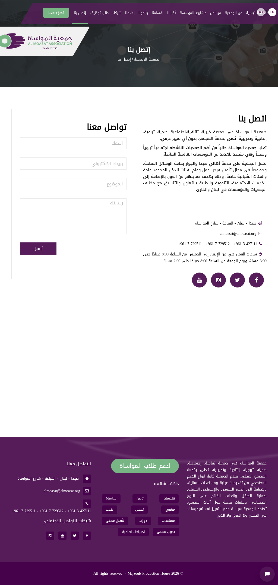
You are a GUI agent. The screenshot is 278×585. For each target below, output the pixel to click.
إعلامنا (130, 13)
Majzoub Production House (149, 573)
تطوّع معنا (56, 12)
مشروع (170, 510)
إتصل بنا (80, 13)
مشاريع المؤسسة (193, 13)
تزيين (140, 498)
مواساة (111, 498)
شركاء (116, 13)
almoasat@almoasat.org (238, 233)
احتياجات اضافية (133, 532)
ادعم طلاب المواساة (144, 465)
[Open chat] (267, 574)
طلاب (109, 510)
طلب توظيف (99, 13)
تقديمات (169, 498)
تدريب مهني (166, 532)
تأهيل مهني (115, 521)
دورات (143, 521)
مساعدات (168, 521)
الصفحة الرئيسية (258, 13)
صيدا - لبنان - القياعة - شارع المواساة (225, 223)
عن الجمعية (233, 13)
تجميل (139, 510)
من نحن (215, 13)
